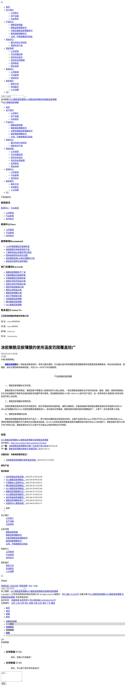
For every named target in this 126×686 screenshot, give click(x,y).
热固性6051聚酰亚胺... (15, 503)
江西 (35, 603)
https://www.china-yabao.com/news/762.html (28, 443)
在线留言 (15, 87)
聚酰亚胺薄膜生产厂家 (16, 272)
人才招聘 (15, 90)
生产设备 (15, 16)
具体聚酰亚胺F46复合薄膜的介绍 (20, 258)
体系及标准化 (17, 57)
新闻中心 (10, 69)
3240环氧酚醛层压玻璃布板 (18, 246)
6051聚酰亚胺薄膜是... (15, 489)
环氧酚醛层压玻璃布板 (16, 278)
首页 (8, 7)
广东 (49, 603)
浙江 (27, 603)
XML (36, 586)
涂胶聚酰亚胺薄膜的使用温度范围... (21, 460)
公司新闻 (15, 72)
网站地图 (23, 586)
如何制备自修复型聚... (15, 477)
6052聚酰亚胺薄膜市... (15, 494)
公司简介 (15, 13)
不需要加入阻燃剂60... (15, 483)
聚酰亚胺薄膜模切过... (15, 491)
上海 (18, 603)
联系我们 (10, 81)
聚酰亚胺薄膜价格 (14, 293)
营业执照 (15, 66)
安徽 (31, 603)
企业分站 (14, 586)
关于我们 (10, 10)
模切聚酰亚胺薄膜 (14, 302)
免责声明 (24, 600)
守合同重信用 (17, 54)
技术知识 (15, 78)
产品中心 (10, 22)
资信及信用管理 (18, 60)
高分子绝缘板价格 (14, 296)
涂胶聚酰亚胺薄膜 (49, 99)
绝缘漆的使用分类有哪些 (17, 261)
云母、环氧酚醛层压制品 (21, 37)
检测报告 (15, 63)
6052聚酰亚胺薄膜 (33, 99)
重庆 (53, 603)
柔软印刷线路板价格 (15, 287)
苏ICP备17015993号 (70, 594)
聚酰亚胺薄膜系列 (19, 28)
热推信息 (5, 586)
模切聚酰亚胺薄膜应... (15, 486)
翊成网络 (15, 600)
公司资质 (15, 51)
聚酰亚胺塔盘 (17, 25)
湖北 (44, 603)
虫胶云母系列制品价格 (16, 284)
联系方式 (15, 84)
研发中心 (10, 40)
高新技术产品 (17, 45)
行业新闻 (15, 75)
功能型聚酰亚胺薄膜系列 (21, 31)
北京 (13, 603)
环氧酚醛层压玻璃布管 (16, 275)
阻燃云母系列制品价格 (16, 281)
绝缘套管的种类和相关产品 (18, 249)
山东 (40, 603)
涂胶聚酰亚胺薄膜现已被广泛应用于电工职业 (28, 446)
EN (7, 92)
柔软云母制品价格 (14, 290)
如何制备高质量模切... (15, 497)
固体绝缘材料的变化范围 (17, 255)
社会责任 (15, 19)
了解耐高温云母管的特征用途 (19, 252)
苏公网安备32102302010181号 (43, 600)
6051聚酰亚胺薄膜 (17, 99)
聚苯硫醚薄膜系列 (19, 34)
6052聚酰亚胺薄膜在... (15, 480)
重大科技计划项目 (19, 42)
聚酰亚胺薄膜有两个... (15, 500)
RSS (30, 586)
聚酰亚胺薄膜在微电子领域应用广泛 (24, 449)
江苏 (22, 603)
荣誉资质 (10, 48)
